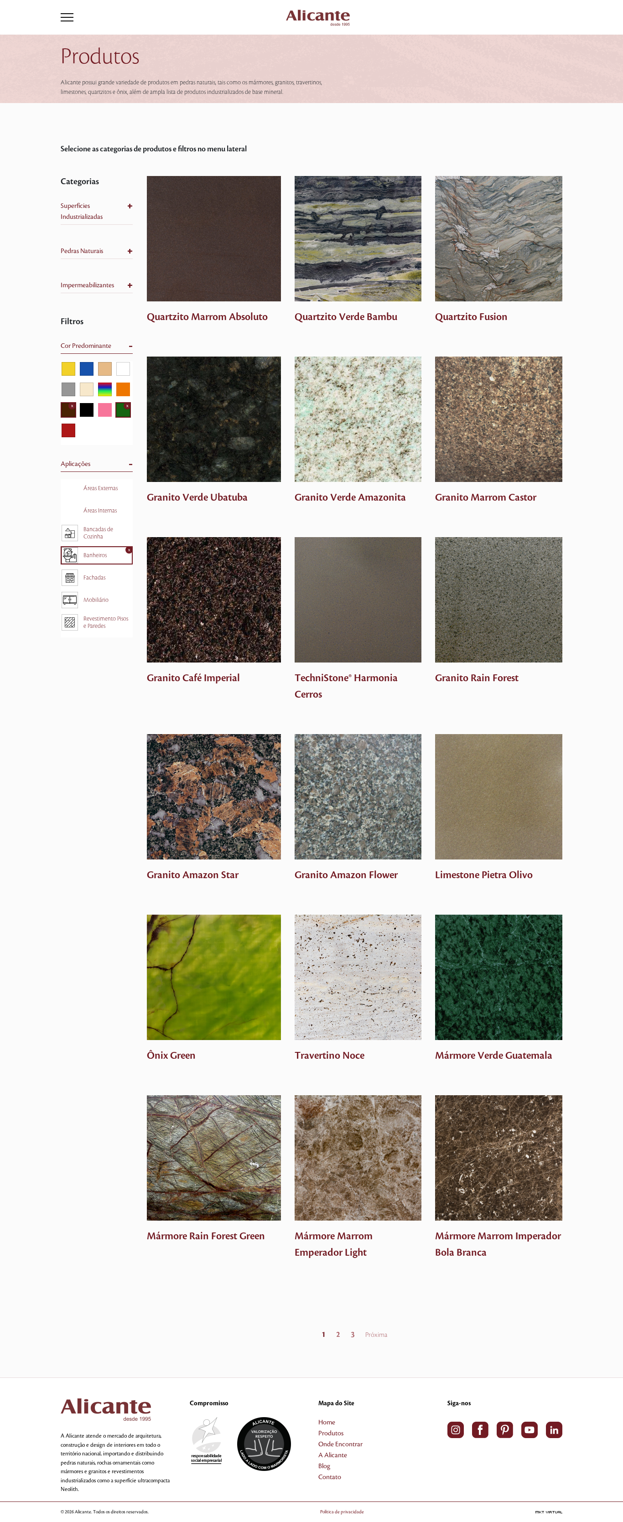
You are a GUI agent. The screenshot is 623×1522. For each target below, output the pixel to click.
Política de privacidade (342, 1511)
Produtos (330, 1433)
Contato (329, 1477)
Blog (324, 1466)
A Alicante (332, 1455)
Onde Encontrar (340, 1444)
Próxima (376, 1335)
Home (326, 1422)
